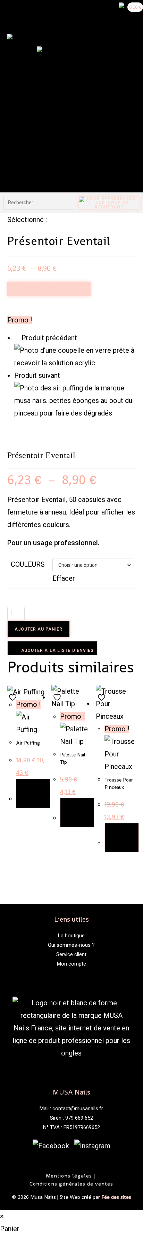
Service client (71, 954)
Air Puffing (28, 743)
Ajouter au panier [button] (33, 793)
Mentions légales (69, 1175)
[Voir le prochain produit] (64, 375)
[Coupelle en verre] (75, 356)
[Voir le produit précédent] (17, 338)
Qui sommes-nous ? (71, 945)
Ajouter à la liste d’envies (57, 650)
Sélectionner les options (49, 289)
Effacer (63, 578)
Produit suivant (37, 375)
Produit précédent (49, 338)
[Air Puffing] (75, 400)
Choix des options (77, 812)
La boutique (71, 935)
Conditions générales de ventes (71, 1183)
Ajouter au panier (38, 629)
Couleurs (28, 564)
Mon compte (71, 964)
